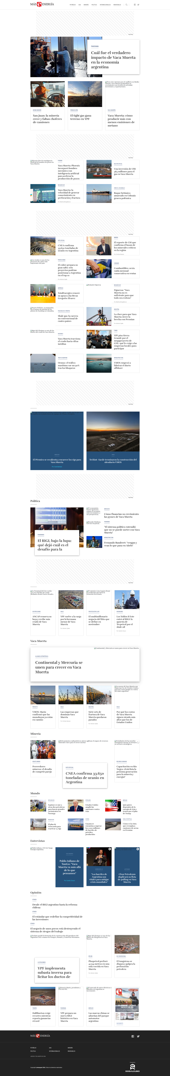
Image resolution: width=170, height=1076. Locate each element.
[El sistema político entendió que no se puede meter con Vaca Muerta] (94, 527)
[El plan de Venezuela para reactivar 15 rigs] (38, 824)
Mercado (57, 454)
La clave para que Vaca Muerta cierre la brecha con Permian (125, 317)
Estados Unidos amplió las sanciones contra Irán (92, 808)
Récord (90, 956)
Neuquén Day (61, 185)
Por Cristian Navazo (119, 254)
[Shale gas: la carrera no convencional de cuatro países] (42, 316)
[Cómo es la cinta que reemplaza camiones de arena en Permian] (113, 824)
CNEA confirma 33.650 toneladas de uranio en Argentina (68, 248)
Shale (62, 611)
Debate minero (36, 761)
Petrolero (88, 800)
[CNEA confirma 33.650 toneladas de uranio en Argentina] (42, 245)
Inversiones (120, 611)
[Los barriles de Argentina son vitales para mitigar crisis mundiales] (99, 856)
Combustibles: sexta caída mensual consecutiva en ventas (125, 271)
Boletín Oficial (118, 164)
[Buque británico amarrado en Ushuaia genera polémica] (99, 193)
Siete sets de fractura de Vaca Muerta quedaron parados (97, 716)
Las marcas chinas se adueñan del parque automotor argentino (99, 1017)
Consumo (116, 263)
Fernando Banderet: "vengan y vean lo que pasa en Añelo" (120, 544)
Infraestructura (118, 358)
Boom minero (37, 110)
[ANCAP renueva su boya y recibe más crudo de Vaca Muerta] (42, 599)
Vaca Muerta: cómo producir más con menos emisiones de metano (121, 120)
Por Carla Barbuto (57, 467)
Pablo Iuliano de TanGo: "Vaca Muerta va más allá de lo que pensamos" (69, 867)
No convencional (121, 956)
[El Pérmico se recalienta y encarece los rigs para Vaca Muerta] (57, 432)
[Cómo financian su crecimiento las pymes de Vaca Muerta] (94, 513)
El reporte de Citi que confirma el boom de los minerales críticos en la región (125, 246)
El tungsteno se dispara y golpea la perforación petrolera (126, 965)
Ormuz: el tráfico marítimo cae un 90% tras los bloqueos (68, 365)
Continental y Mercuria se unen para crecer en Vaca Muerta (59, 667)
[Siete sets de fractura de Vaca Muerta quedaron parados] (99, 695)
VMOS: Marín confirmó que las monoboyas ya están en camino (42, 716)
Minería (86, 5)
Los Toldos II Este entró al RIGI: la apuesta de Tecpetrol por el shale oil (125, 621)
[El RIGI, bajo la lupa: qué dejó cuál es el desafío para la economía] (57, 527)
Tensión (34, 1008)
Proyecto (35, 707)
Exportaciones (36, 611)
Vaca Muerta (112, 110)
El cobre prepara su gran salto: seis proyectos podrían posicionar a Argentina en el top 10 (69, 270)
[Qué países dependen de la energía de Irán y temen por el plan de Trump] (113, 806)
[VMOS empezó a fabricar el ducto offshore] (99, 363)
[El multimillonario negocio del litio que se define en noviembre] (99, 599)
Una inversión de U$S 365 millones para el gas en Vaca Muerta (125, 171)
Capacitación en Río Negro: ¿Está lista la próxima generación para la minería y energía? (127, 771)
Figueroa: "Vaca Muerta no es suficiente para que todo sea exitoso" (124, 294)
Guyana (87, 819)
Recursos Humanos (122, 761)
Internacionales (105, 5)
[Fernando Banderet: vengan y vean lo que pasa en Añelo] (94, 542)
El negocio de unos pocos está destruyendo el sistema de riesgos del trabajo (55, 930)
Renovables (117, 5)
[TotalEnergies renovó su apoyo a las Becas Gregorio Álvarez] (42, 293)
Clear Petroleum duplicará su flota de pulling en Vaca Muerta (127, 878)
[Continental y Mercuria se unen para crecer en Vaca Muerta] (117, 664)
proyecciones (61, 260)
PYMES (115, 330)
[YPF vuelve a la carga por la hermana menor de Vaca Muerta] (71, 599)
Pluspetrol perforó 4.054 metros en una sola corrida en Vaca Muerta (99, 965)
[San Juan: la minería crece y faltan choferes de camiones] (47, 94)
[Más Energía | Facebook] (135, 5)
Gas (80, 5)
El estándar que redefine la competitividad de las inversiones (57, 918)
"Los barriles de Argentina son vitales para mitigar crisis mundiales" (99, 878)
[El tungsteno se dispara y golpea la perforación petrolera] (127, 944)
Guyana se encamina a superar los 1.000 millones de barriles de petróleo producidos (93, 829)
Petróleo (73, 5)
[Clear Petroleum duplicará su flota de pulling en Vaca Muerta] (127, 856)
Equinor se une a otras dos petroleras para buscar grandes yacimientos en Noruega (56, 809)
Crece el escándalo (119, 188)
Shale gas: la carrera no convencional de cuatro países (68, 318)
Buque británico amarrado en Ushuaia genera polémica (125, 196)
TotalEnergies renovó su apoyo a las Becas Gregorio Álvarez (69, 296)
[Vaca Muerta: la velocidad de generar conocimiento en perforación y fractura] (42, 193)
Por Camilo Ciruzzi (121, 631)
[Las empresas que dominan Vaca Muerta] (71, 695)
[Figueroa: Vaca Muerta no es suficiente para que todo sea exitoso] (99, 293)
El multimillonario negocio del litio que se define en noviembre (99, 620)
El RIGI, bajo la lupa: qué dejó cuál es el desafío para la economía (55, 547)
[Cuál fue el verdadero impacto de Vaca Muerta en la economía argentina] (85, 57)
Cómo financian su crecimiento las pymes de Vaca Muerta (121, 515)
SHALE (62, 707)
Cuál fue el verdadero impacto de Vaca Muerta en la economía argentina (113, 59)
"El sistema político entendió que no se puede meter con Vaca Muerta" (122, 529)
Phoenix (60, 160)
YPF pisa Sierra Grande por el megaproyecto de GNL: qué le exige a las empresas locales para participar (125, 342)
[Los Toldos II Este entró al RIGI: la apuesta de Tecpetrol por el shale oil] (127, 599)
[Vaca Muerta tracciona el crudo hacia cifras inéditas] (42, 339)
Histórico (60, 333)
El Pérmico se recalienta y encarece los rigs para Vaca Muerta (57, 461)
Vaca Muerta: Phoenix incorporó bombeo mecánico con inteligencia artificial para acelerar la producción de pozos (69, 172)
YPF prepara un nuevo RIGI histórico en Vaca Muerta (69, 1017)
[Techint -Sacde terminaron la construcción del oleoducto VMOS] (113, 432)
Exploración (51, 800)
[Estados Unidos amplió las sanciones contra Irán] (76, 806)
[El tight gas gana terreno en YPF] (85, 94)
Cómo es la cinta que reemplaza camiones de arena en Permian (130, 827)
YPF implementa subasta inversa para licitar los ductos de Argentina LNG (55, 974)
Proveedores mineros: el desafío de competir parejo (42, 769)
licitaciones (42, 962)
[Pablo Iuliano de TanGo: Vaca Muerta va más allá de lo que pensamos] (42, 867)
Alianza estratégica (41, 656)
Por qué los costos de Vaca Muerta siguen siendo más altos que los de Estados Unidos (126, 717)
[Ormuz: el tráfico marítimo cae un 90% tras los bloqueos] (42, 363)
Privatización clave (94, 611)
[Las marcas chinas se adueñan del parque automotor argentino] (99, 996)
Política (94, 5)
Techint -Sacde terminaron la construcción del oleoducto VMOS (113, 461)
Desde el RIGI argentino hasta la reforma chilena (54, 906)
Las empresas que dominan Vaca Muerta (70, 714)
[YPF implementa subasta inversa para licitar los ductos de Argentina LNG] (57, 955)
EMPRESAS (60, 288)
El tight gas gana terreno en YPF (80, 117)
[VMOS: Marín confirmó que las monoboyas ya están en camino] (42, 695)
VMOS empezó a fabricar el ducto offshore (122, 365)
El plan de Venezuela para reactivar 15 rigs (54, 826)
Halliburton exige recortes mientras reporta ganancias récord (41, 1017)
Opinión (34, 899)
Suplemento (120, 1023)
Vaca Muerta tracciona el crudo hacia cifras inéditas (69, 341)
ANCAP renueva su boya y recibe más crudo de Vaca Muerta (41, 620)
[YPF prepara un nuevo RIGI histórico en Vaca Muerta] (71, 996)
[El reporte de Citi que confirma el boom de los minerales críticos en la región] (99, 245)
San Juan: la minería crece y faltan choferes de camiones (47, 119)
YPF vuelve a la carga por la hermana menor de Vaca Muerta (71, 620)
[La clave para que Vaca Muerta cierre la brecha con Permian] (99, 316)
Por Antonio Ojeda (62, 279)
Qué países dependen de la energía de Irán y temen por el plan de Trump (130, 809)
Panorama (95, 46)
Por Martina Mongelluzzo (64, 202)
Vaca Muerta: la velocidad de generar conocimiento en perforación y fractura (69, 194)
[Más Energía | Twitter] (138, 5)
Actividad (127, 869)
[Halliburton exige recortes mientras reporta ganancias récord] (42, 996)
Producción (74, 110)
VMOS (113, 454)
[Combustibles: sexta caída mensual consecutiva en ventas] (99, 268)
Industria (116, 309)
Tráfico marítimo (62, 358)
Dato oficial (61, 240)
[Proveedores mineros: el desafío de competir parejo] (42, 749)
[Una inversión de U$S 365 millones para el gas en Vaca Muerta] (99, 169)
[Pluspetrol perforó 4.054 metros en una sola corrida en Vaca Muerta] (99, 944)
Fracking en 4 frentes (64, 311)
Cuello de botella (127, 819)
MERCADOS (107, 509)
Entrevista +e (99, 869)
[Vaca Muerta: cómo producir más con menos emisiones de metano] (122, 94)
